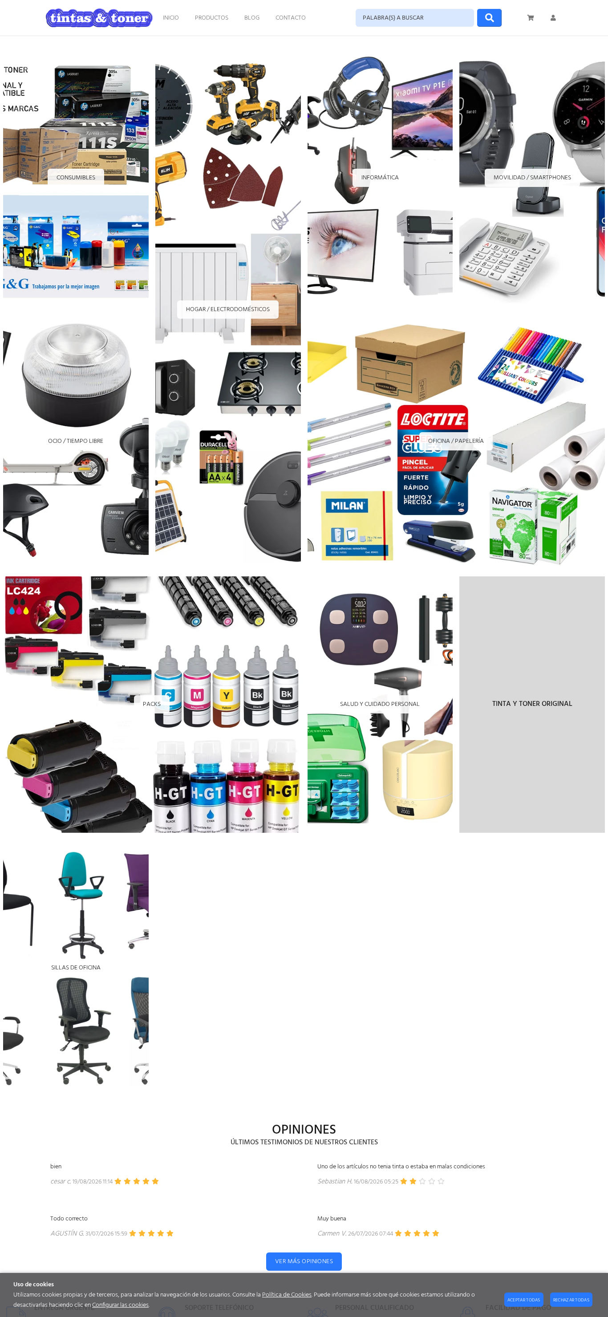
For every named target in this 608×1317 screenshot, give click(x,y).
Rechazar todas (571, 1300)
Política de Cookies (287, 1295)
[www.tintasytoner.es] (99, 18)
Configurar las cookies (120, 1305)
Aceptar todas (523, 1300)
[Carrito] (531, 18)
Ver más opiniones (304, 1261)
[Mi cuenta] (553, 18)
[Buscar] (489, 18)
